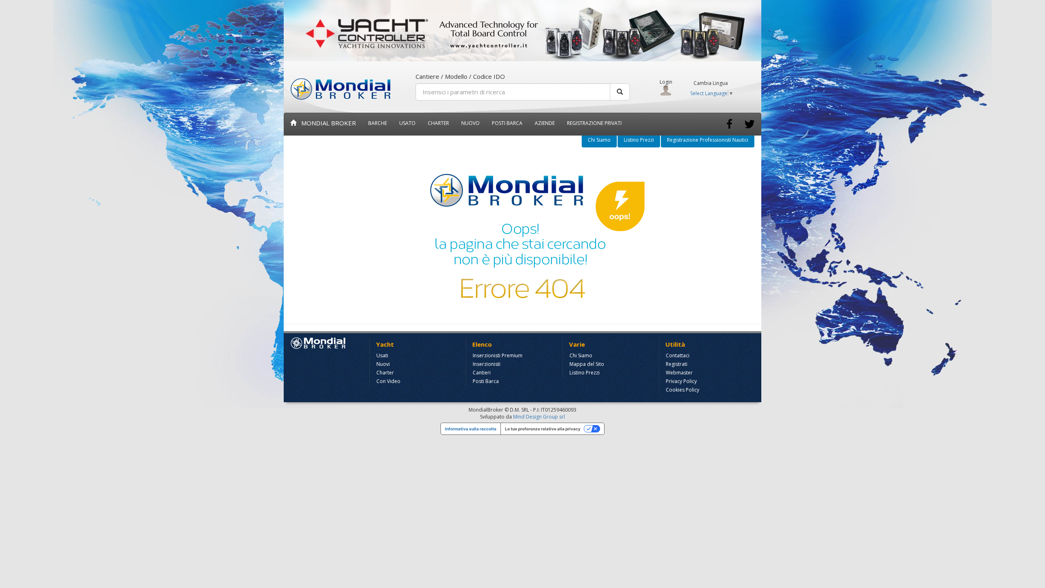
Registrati (676, 364)
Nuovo (470, 123)
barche (377, 123)
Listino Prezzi (639, 139)
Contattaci (677, 355)
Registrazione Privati (594, 123)
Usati (382, 355)
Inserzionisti (486, 364)
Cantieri (482, 372)
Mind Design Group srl (539, 416)
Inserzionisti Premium (497, 355)
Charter (385, 372)
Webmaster (679, 372)
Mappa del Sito (586, 364)
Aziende (545, 123)
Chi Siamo (599, 139)
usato (407, 123)
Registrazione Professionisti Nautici (707, 139)
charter (438, 123)
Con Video (388, 381)
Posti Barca (507, 123)
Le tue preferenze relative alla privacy (542, 428)
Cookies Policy (682, 389)
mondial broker (326, 123)
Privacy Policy (681, 381)
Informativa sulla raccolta (470, 428)
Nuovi (383, 364)
